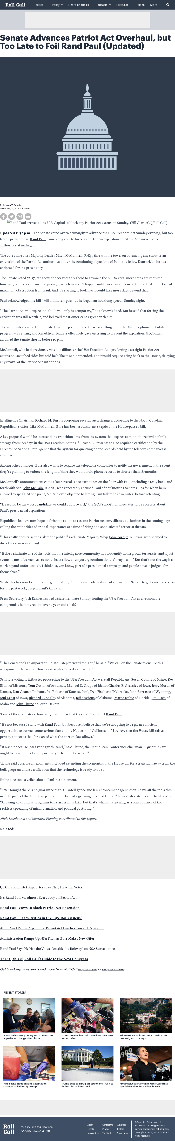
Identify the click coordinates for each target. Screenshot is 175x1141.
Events (91, 1129)
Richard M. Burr (47, 420)
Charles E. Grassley (123, 686)
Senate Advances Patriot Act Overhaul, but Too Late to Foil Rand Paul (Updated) (85, 42)
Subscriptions (123, 1133)
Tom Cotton (37, 686)
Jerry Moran (161, 686)
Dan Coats (21, 692)
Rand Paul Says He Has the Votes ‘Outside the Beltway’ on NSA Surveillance (57, 949)
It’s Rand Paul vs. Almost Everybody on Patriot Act (38, 898)
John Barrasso (140, 692)
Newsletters (93, 1133)
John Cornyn (118, 537)
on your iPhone (113, 969)
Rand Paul (38, 239)
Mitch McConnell (69, 256)
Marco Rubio (124, 698)
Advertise (121, 1124)
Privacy (105, 1129)
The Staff (106, 1133)
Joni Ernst (7, 698)
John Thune (25, 704)
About (90, 1124)
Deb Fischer (99, 692)
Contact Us (107, 1124)
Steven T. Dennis (12, 205)
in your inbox (87, 969)
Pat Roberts (55, 692)
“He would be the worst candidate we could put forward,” (44, 504)
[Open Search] (168, 4)
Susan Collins (141, 679)
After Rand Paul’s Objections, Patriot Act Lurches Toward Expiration (52, 928)
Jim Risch (158, 698)
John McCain (33, 488)
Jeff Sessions (85, 698)
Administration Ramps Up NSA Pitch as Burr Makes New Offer (47, 938)
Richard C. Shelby (42, 698)
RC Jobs (120, 1129)
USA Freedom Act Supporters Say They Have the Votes (41, 887)
